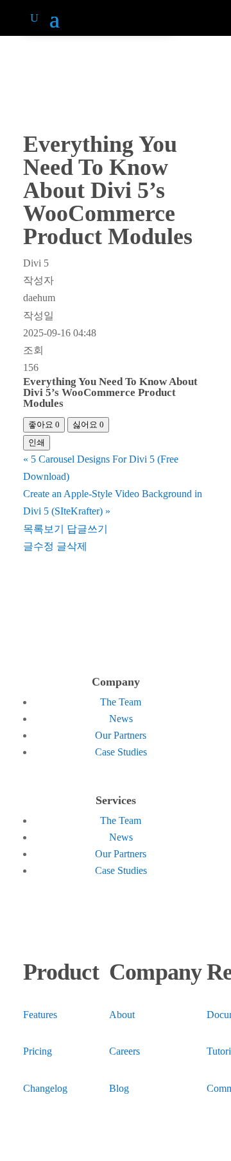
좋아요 (44, 424)
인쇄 (36, 442)
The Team (120, 701)
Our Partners (120, 735)
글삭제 (71, 546)
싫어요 (88, 424)
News (121, 718)
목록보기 (43, 528)
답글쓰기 (87, 528)
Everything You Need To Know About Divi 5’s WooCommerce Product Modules (110, 392)
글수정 (38, 546)
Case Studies (121, 751)
